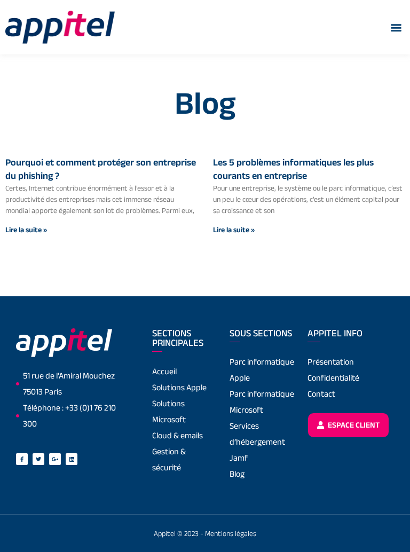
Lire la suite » (26, 229)
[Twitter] (38, 459)
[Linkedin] (71, 459)
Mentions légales (230, 533)
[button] (396, 27)
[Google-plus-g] (55, 459)
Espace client (353, 424)
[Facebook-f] (22, 459)
